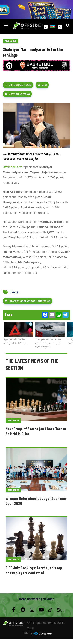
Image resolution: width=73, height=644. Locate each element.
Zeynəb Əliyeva (19, 94)
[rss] (59, 610)
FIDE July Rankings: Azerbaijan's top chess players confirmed (34, 570)
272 (44, 85)
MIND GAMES (10, 40)
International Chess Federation (30, 301)
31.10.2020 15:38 (20, 85)
